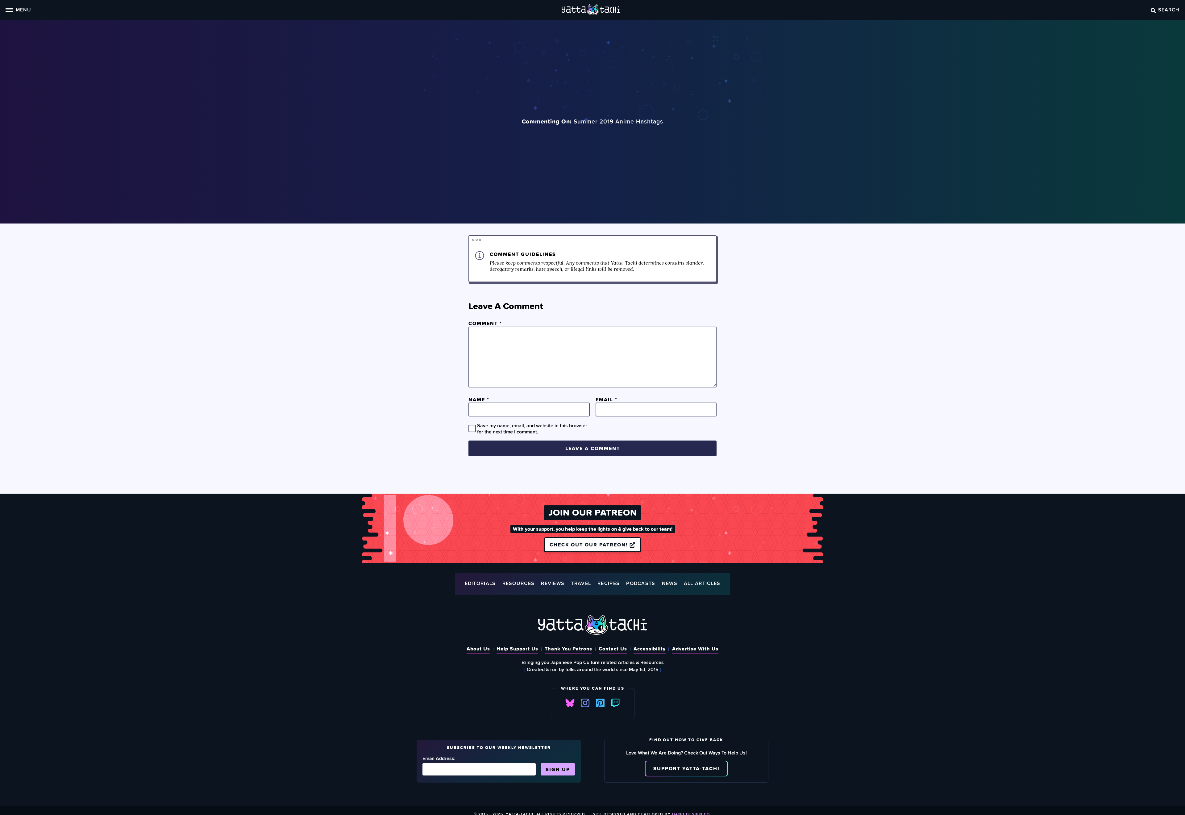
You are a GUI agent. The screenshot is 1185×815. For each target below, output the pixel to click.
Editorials (480, 583)
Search (1168, 9)
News (669, 583)
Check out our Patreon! (590, 544)
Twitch (615, 703)
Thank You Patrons (568, 648)
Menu (23, 9)
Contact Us (613, 648)
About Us (478, 648)
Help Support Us (517, 648)
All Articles (702, 583)
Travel (581, 583)
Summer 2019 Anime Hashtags (618, 121)
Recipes (608, 583)
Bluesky (570, 703)
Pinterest (600, 703)
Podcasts (640, 583)
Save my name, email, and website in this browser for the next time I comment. (532, 428)
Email (606, 399)
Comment (485, 323)
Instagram (585, 703)
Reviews (552, 583)
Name (478, 399)
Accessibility (650, 648)
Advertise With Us (695, 648)
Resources (518, 583)
